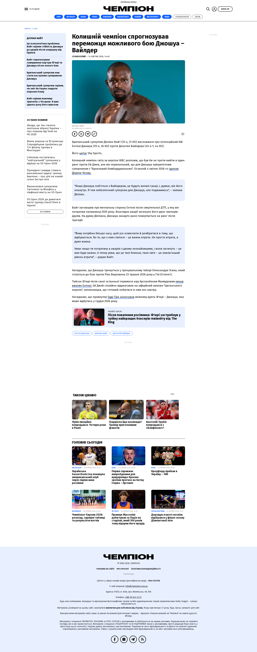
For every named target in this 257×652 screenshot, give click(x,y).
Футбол (70, 17)
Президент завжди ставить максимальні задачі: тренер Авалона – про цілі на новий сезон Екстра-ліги (45, 175)
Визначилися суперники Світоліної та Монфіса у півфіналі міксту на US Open (44, 189)
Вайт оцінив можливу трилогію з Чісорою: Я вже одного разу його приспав (43, 101)
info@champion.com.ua (137, 586)
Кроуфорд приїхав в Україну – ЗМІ (164, 473)
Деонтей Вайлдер (121, 333)
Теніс (94, 17)
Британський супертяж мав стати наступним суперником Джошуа (44, 75)
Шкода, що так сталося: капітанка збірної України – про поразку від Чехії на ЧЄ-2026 (44, 130)
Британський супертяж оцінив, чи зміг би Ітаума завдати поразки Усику (45, 88)
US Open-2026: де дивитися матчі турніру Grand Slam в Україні (44, 202)
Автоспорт (153, 17)
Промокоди (128, 574)
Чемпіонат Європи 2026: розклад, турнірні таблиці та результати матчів (88, 517)
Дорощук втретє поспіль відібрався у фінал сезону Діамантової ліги (167, 517)
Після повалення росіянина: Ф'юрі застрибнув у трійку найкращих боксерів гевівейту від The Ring (144, 318)
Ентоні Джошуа (82, 333)
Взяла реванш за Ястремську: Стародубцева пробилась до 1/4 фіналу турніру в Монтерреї (45, 146)
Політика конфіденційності (146, 569)
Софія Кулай (79, 56)
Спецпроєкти (182, 17)
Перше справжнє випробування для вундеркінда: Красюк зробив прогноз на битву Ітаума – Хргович (128, 477)
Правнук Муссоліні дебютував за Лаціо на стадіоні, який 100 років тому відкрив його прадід (128, 519)
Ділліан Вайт (101, 333)
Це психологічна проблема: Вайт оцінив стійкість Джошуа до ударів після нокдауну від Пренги (45, 48)
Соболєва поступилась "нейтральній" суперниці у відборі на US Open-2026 (43, 160)
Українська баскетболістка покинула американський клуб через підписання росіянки (88, 477)
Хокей (138, 17)
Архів (197, 17)
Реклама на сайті (105, 569)
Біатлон (107, 17)
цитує (83, 153)
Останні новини (37, 120)
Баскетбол (123, 17)
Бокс (83, 17)
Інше (166, 17)
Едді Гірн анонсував (121, 297)
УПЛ (59, 17)
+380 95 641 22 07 (133, 597)
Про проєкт (123, 569)
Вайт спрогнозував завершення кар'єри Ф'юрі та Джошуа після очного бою (44, 62)
